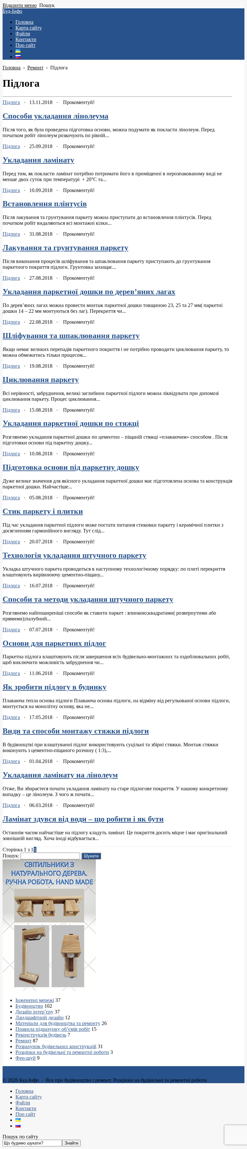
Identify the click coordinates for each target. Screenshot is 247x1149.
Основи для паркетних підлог (54, 643)
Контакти (25, 1108)
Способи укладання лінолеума (55, 116)
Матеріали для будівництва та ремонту (57, 1023)
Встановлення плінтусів (45, 203)
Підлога (11, 102)
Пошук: (11, 855)
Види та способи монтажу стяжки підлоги (76, 731)
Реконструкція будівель (40, 1035)
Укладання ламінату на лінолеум (60, 775)
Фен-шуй (25, 1058)
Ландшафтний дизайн (39, 1017)
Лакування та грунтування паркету (65, 247)
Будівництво (29, 1006)
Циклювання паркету (41, 379)
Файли (22, 1102)
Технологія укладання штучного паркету (74, 555)
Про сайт (25, 1114)
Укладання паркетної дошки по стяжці (71, 423)
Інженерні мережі (34, 1000)
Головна (24, 1091)
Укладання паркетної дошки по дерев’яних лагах (89, 291)
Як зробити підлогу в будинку (54, 687)
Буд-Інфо (12, 11)
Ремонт (23, 1040)
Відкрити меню (20, 5)
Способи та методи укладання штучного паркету (88, 599)
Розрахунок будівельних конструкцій (55, 1046)
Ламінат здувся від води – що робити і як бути (83, 819)
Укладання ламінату (38, 160)
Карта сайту (28, 1097)
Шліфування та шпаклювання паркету (71, 335)
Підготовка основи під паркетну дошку (71, 467)
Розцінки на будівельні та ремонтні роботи (62, 1052)
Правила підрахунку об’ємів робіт (52, 1029)
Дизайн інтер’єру (34, 1011)
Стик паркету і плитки (43, 511)
